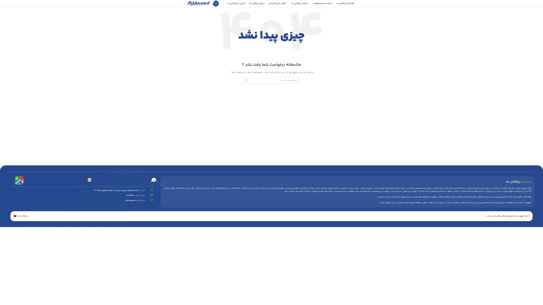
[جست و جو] (246, 80)
